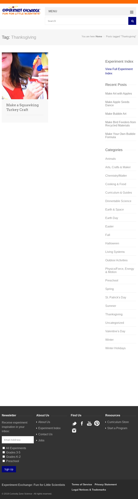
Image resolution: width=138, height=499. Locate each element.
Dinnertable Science (118, 201)
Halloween (112, 243)
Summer (110, 305)
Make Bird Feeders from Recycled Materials (120, 124)
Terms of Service (82, 484)
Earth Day (111, 218)
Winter (109, 339)
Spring (109, 288)
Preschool (111, 280)
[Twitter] (120, 361)
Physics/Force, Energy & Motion (119, 270)
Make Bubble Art (115, 113)
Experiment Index (49, 428)
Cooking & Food (115, 184)
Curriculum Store (116, 393)
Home (99, 36)
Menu (53, 11)
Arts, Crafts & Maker (118, 167)
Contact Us (45, 434)
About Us (44, 422)
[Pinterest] (120, 378)
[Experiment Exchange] (21, 10)
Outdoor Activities (116, 260)
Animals (110, 158)
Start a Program (117, 428)
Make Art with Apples (118, 93)
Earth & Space (114, 209)
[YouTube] (120, 372)
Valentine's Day (115, 331)
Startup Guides (114, 397)
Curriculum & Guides (118, 192)
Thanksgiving (114, 314)
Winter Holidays (115, 348)
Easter (109, 226)
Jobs (41, 440)
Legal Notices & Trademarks (89, 489)
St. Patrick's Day (115, 297)
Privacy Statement (106, 484)
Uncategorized (114, 322)
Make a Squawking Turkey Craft (22, 107)
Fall (107, 234)
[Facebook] (120, 367)
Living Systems (115, 251)
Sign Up (8, 469)
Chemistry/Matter (116, 175)
